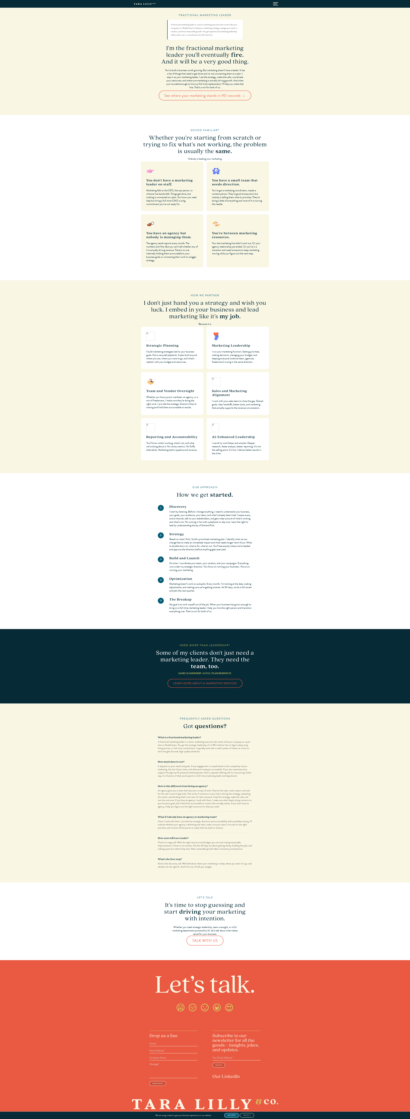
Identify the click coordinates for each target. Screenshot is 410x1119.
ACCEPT (232, 1115)
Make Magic (157, 1083)
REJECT (247, 1115)
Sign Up (218, 1065)
